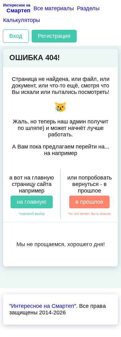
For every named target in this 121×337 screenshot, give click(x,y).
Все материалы (54, 8)
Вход (15, 36)
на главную (32, 202)
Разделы (88, 8)
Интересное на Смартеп (42, 306)
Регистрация (54, 36)
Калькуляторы (21, 20)
